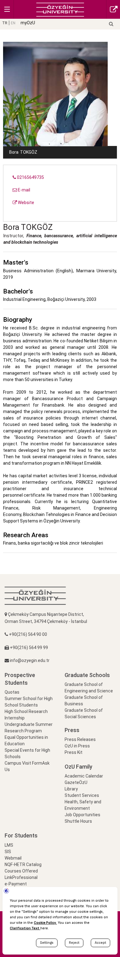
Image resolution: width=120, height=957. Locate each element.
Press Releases (80, 739)
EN (13, 23)
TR (4, 23)
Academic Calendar (84, 776)
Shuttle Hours (78, 821)
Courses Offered (21, 870)
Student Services (82, 795)
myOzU (28, 22)
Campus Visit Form (23, 763)
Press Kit (73, 752)
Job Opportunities (82, 814)
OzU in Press (77, 745)
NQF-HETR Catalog (23, 864)
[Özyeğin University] (60, 9)
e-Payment (16, 883)
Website (25, 202)
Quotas (12, 692)
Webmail (13, 858)
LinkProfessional (21, 877)
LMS (9, 845)
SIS (8, 851)
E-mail (23, 189)
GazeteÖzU (76, 782)
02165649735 (30, 177)
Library (71, 788)
